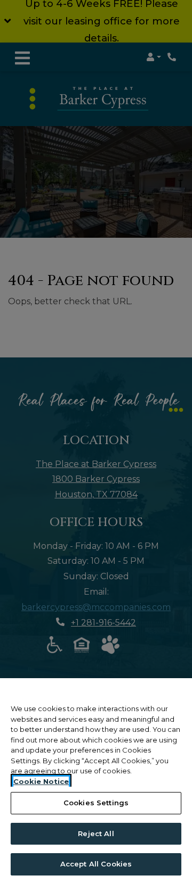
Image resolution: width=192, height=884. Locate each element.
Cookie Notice (41, 781)
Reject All (96, 833)
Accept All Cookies (96, 864)
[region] (96, 781)
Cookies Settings (96, 802)
